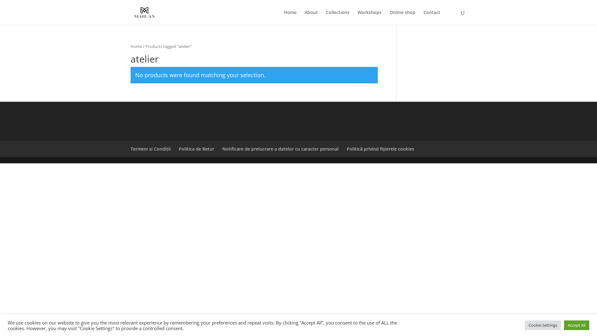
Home (290, 12)
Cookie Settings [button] (543, 325)
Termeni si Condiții (151, 149)
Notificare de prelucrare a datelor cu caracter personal (280, 149)
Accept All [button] (576, 325)
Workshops (370, 12)
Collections (337, 12)
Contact (431, 12)
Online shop (402, 12)
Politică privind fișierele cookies (380, 149)
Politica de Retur (196, 149)
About (311, 12)
